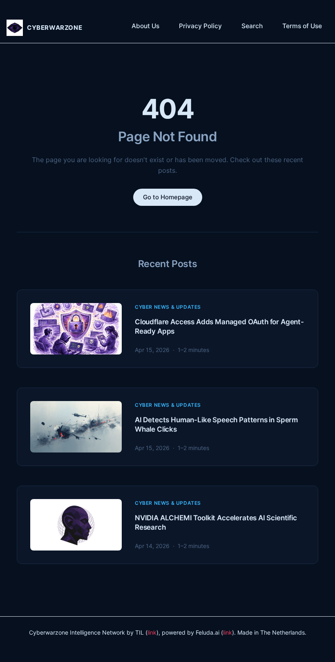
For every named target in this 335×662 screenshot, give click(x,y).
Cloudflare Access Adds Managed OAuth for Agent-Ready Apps (219, 326)
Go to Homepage (167, 197)
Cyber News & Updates (168, 307)
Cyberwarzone (54, 27)
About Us (145, 26)
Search (252, 26)
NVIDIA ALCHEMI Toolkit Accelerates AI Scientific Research (216, 522)
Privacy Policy (200, 26)
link (151, 632)
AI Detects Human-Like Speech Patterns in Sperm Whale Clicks (216, 424)
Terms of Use (302, 26)
